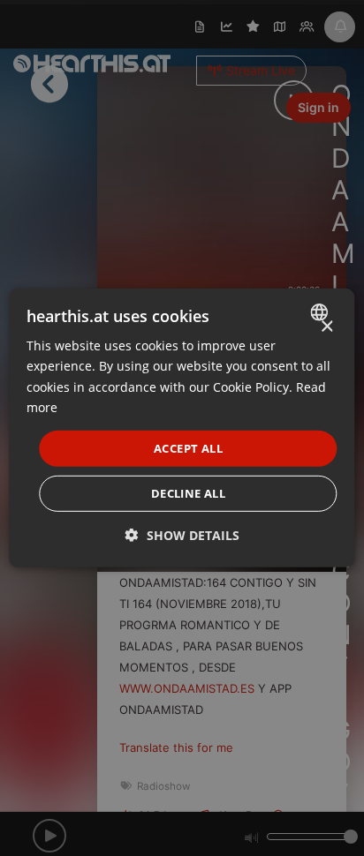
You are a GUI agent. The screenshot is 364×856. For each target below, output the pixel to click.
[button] (182, 535)
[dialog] (181, 428)
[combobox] (322, 312)
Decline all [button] (188, 493)
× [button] (326, 327)
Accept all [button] (188, 448)
